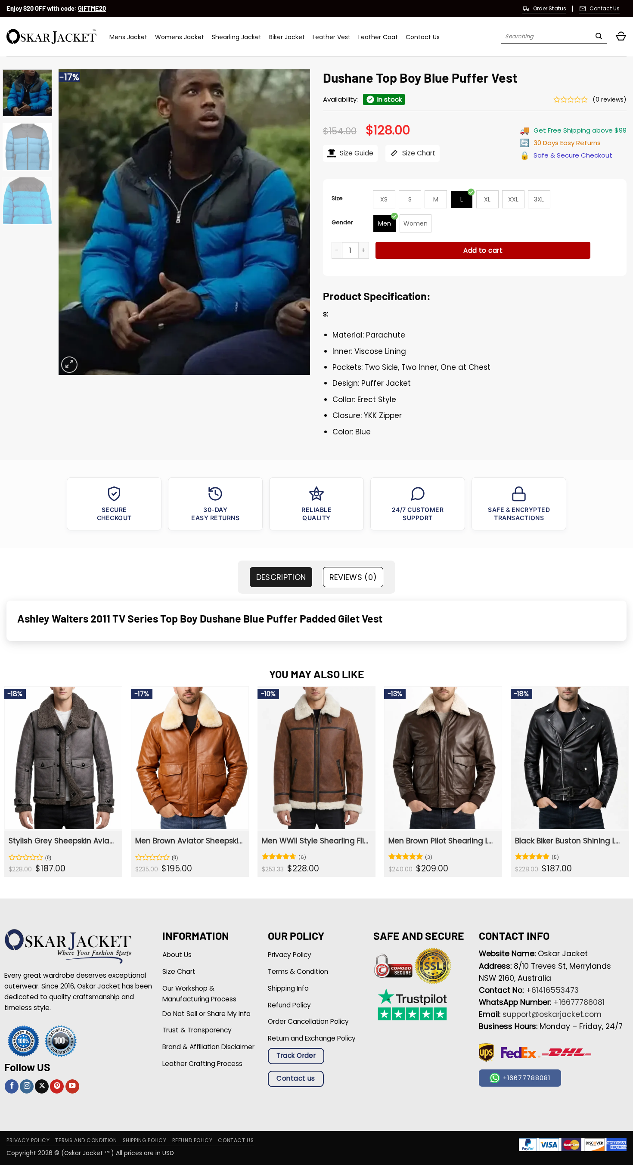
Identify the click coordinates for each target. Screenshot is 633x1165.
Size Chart (417, 153)
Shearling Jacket (236, 37)
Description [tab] (281, 577)
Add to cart (483, 250)
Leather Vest (332, 37)
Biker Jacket (287, 37)
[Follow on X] (42, 1086)
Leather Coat (378, 37)
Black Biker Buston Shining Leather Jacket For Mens (568, 841)
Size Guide (355, 153)
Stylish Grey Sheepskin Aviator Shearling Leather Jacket (62, 841)
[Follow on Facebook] (12, 1086)
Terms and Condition (86, 1140)
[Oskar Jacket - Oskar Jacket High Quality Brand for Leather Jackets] (51, 37)
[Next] (294, 222)
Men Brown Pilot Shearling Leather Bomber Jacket (442, 841)
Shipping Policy (145, 1140)
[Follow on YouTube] (72, 1086)
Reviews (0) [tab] (353, 577)
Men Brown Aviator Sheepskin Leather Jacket (188, 841)
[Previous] (74, 222)
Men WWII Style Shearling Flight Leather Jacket (315, 841)
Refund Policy (192, 1140)
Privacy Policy (28, 1140)
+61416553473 (552, 990)
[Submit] (599, 37)
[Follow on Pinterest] (57, 1086)
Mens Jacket (128, 37)
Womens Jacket (179, 37)
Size (337, 198)
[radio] (384, 199)
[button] (621, 36)
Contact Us (423, 37)
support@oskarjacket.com (552, 1014)
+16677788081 (579, 1002)
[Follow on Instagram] (27, 1086)
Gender (342, 222)
